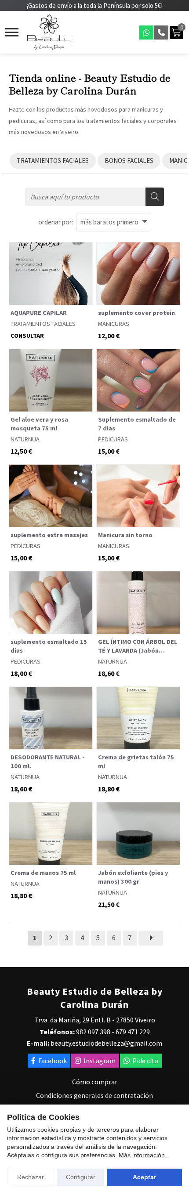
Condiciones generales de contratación (94, 1095)
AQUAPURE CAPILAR (39, 313)
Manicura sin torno (125, 535)
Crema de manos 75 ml (43, 873)
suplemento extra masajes (49, 535)
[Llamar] (161, 32)
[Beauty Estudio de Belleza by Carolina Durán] (49, 32)
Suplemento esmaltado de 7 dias (137, 423)
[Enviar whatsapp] (146, 32)
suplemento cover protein (136, 313)
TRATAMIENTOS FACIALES (43, 324)
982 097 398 (93, 1031)
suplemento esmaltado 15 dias (49, 646)
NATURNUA (25, 439)
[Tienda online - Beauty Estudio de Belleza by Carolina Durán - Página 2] (150, 938)
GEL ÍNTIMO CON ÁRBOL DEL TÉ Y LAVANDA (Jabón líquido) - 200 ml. (138, 646)
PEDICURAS (113, 439)
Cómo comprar (94, 1081)
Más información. (143, 1155)
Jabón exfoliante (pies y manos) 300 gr (133, 877)
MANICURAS (113, 324)
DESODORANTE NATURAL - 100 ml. (48, 761)
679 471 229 (133, 1031)
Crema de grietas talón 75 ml (136, 761)
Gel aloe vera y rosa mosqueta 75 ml (39, 423)
